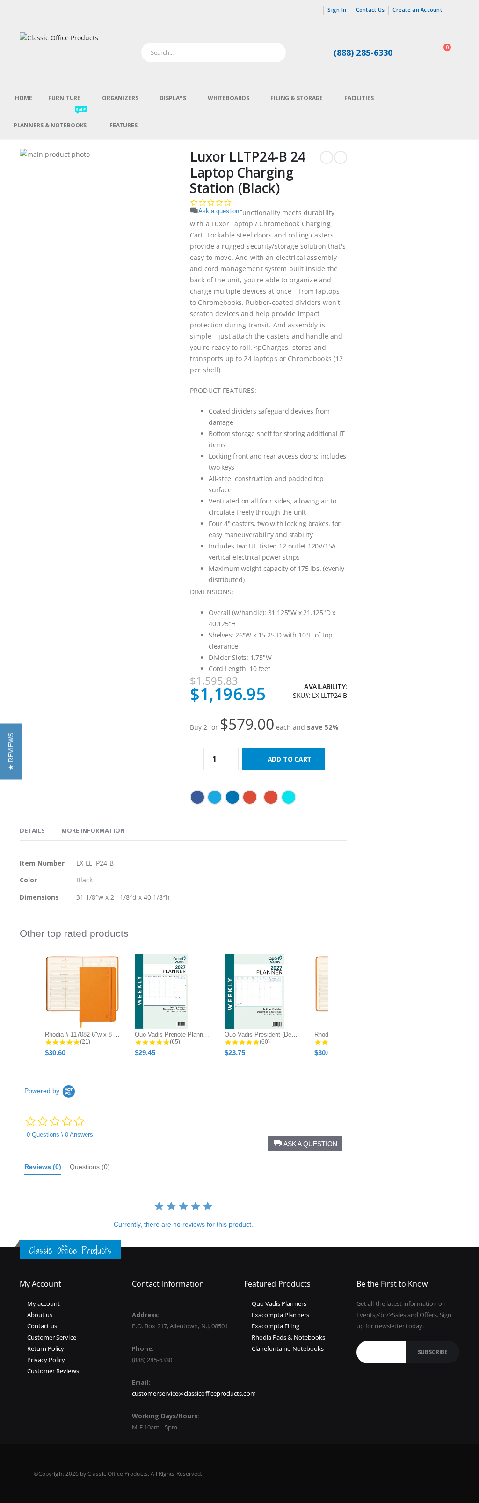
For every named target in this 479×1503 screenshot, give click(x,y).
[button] (11, 752)
